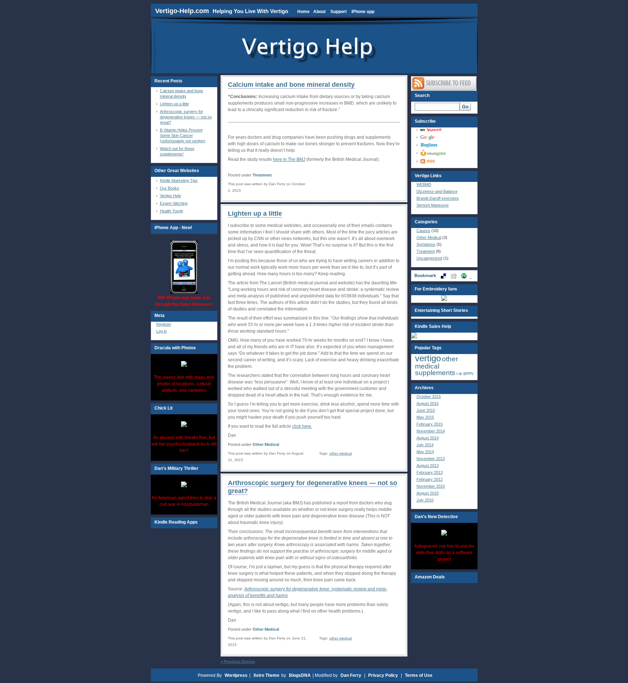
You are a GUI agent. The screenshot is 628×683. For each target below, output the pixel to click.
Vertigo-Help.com (183, 11)
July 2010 (425, 500)
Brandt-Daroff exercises (437, 198)
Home (303, 11)
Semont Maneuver (432, 205)
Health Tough (171, 211)
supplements (435, 373)
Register (163, 324)
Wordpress (236, 675)
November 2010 (430, 486)
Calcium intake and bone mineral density (291, 84)
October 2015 (428, 396)
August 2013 (427, 465)
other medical (340, 453)
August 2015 (427, 403)
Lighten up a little (174, 104)
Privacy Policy (383, 675)
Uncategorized (429, 258)
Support (338, 11)
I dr (459, 373)
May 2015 (425, 417)
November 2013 (430, 458)
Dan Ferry (351, 675)
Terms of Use (418, 675)
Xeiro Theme (266, 675)
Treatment (262, 175)
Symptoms (425, 244)
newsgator (446, 153)
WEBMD (423, 184)
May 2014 (425, 452)
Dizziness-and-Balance (437, 191)
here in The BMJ (289, 159)
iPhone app (362, 11)
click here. (302, 426)
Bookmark (444, 275)
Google (446, 137)
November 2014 (430, 431)
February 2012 (429, 479)
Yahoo (446, 129)
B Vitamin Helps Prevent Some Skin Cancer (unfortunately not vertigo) (182, 135)
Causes (423, 230)
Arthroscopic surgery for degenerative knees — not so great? (186, 117)
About (319, 11)
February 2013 (429, 472)
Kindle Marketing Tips (179, 180)
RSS (446, 161)
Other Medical (266, 444)
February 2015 (429, 424)
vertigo (428, 358)
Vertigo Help (170, 196)
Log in (161, 331)
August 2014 (427, 438)
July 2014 (425, 445)
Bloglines (446, 145)
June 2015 (425, 410)
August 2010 (427, 493)
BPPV (468, 373)
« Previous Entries (238, 661)
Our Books (169, 188)
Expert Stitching (174, 203)
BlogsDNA (300, 675)
